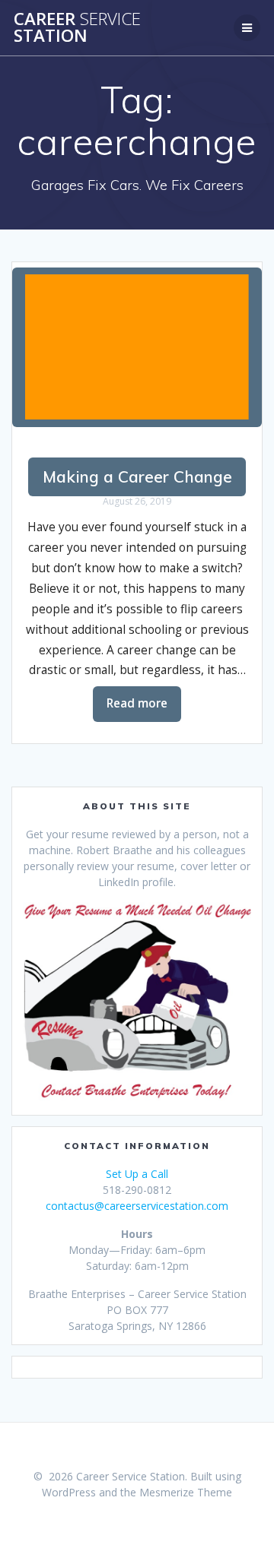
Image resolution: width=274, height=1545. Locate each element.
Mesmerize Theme (185, 1492)
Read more (137, 703)
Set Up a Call (137, 1174)
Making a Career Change (137, 476)
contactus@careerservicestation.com (137, 1205)
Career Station (77, 28)
